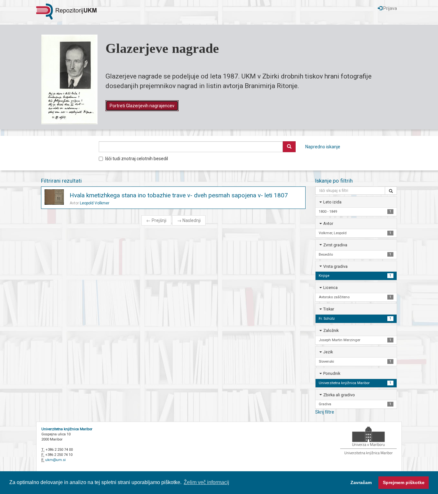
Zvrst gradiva (335, 245)
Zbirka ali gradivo (339, 394)
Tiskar (328, 309)
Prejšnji (156, 220)
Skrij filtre (324, 412)
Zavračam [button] (361, 482)
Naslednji (189, 220)
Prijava (389, 8)
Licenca (330, 287)
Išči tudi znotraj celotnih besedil (136, 158)
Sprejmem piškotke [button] (404, 482)
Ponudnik (331, 373)
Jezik (328, 352)
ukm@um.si (55, 460)
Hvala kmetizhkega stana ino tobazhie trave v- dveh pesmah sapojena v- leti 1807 (179, 195)
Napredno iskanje (322, 146)
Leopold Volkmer (94, 203)
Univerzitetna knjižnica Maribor (66, 429)
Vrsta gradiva (335, 266)
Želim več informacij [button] (206, 482)
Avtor (328, 223)
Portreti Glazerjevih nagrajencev (142, 105)
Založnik (331, 330)
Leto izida (332, 202)
